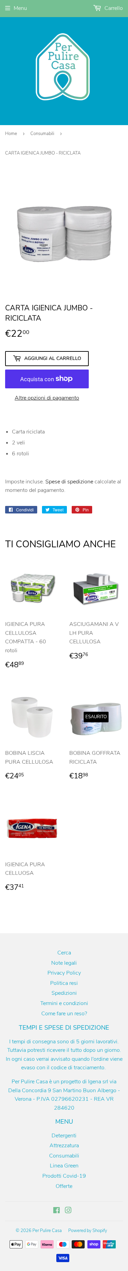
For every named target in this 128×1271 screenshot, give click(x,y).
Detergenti (64, 1135)
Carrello (113, 8)
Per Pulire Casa (47, 1231)
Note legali (64, 963)
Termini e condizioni (64, 1003)
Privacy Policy (64, 973)
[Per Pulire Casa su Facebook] (56, 1211)
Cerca (64, 952)
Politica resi (64, 983)
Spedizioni (64, 993)
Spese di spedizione (69, 481)
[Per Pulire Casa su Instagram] (68, 1211)
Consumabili (42, 134)
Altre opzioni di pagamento (47, 398)
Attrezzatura (64, 1145)
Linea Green (64, 1165)
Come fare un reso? (64, 1013)
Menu (20, 8)
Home (11, 134)
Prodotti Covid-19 (64, 1176)
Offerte (64, 1186)
